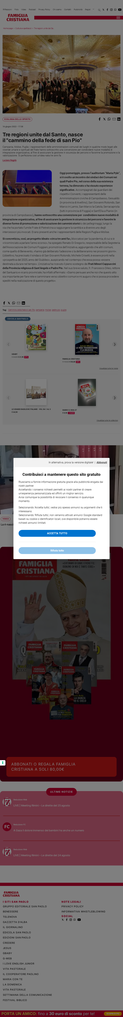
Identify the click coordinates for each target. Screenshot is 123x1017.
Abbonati (102, 462)
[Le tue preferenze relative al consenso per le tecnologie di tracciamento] (2, 763)
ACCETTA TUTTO (57, 533)
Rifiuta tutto (57, 550)
